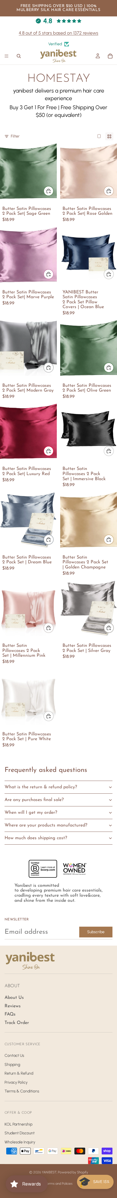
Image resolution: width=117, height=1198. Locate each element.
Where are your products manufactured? (46, 825)
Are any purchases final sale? (34, 800)
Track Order (17, 1023)
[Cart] (110, 56)
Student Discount (20, 1133)
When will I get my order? (31, 812)
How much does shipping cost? (36, 838)
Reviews (13, 1006)
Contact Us (14, 1055)
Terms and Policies (58, 1184)
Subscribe (96, 931)
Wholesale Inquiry (20, 1142)
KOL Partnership (18, 1124)
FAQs (10, 1014)
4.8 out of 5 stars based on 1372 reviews (58, 33)
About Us (14, 997)
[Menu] (6, 56)
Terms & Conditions (22, 1091)
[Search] (18, 56)
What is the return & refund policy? (41, 787)
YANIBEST (49, 1172)
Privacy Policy (16, 1082)
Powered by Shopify (73, 1172)
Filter (15, 136)
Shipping (12, 1064)
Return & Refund (19, 1073)
